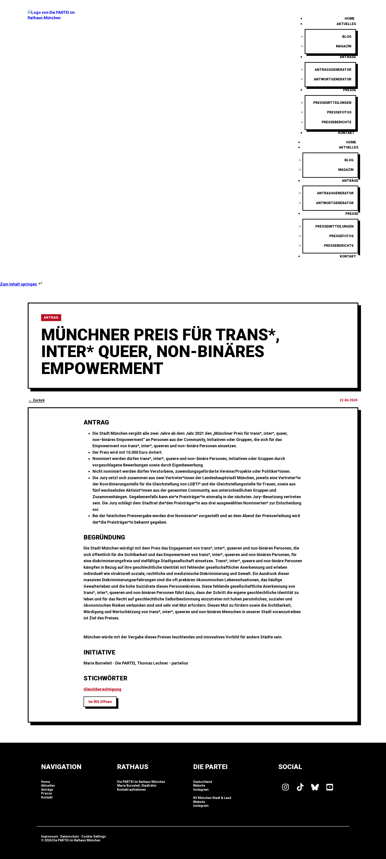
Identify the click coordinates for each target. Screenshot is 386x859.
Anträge (348, 57)
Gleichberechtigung (102, 689)
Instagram (201, 789)
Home (351, 142)
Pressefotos (339, 112)
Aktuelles (346, 24)
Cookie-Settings (93, 836)
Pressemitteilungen (332, 103)
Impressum (49, 836)
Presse (349, 90)
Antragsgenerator (333, 70)
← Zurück (36, 400)
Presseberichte (336, 122)
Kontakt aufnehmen (131, 789)
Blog (346, 37)
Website (199, 785)
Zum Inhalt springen (19, 284)
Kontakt (346, 133)
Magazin (343, 46)
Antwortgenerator (332, 79)
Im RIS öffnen (100, 702)
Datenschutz (69, 836)
